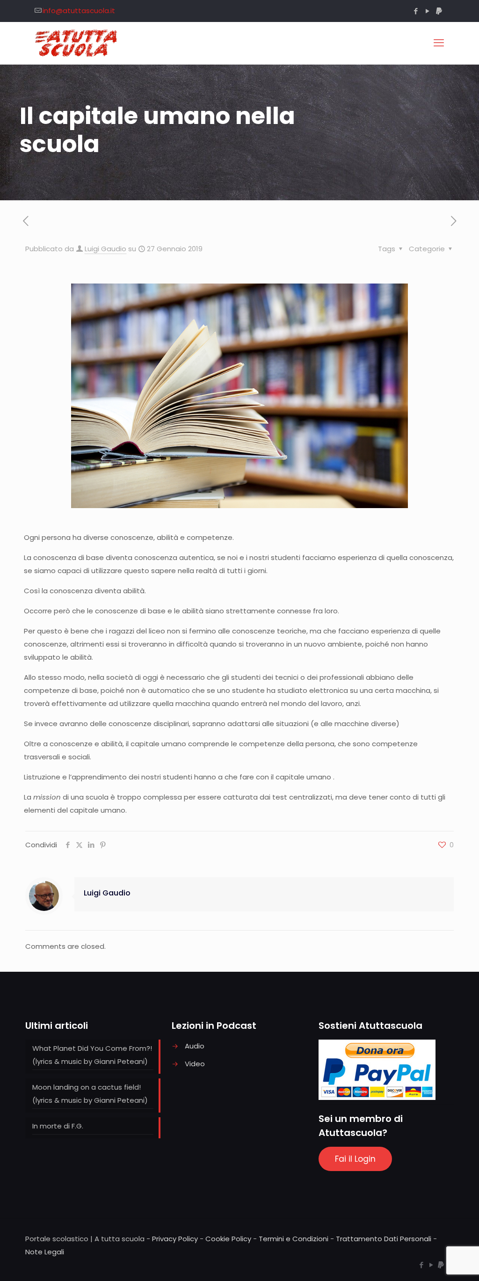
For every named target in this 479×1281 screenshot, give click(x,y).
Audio (194, 1046)
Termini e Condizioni (293, 1239)
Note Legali (44, 1252)
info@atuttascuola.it (79, 10)
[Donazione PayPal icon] (439, 11)
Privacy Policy (175, 1239)
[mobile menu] (439, 43)
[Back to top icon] (434, 1262)
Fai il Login (355, 1159)
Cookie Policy (228, 1239)
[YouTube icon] (427, 11)
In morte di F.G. (57, 1126)
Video (195, 1064)
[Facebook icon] (415, 11)
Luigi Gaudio (105, 249)
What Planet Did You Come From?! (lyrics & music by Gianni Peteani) (92, 1054)
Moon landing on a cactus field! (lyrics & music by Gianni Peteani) (90, 1093)
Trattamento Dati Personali (383, 1239)
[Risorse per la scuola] (76, 43)
